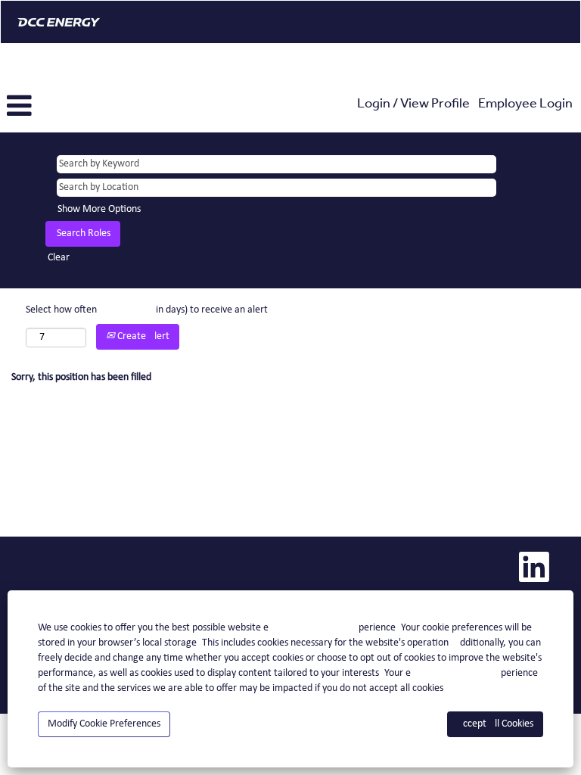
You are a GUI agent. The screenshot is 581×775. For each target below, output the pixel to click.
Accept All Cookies (495, 724)
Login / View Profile (413, 105)
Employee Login (525, 105)
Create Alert (142, 336)
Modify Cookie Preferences (104, 724)
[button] (97, 106)
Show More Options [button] (99, 209)
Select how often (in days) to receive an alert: (148, 310)
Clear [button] (59, 257)
